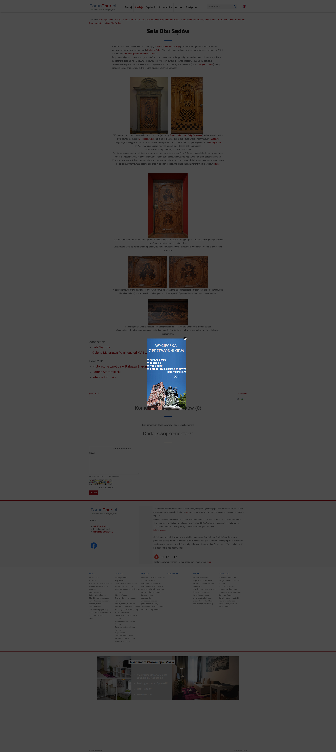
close (185, 338)
